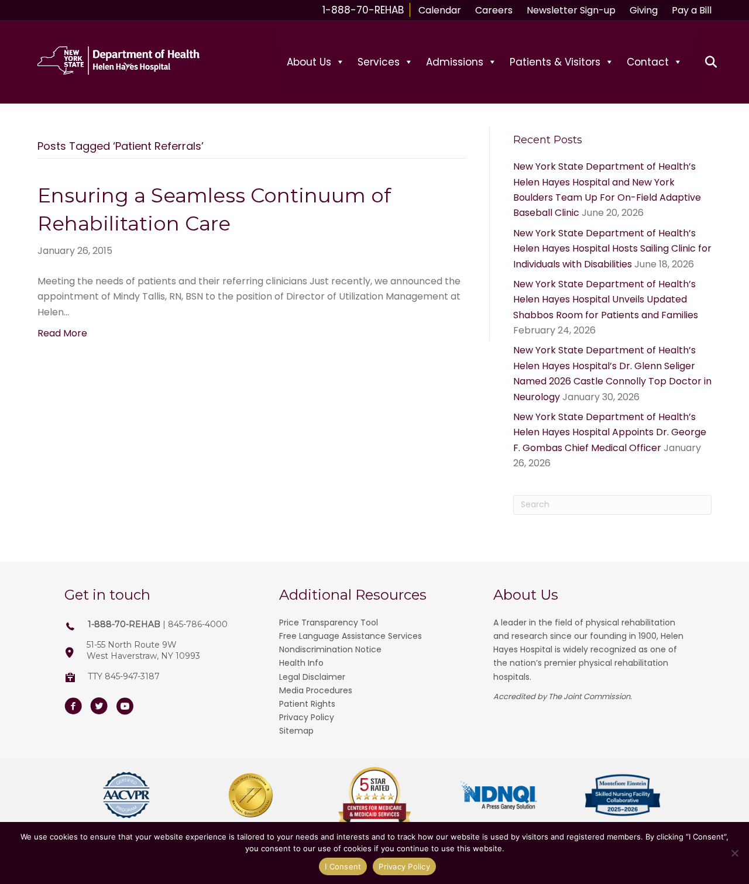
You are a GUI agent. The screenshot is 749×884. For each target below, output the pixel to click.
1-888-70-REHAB (363, 10)
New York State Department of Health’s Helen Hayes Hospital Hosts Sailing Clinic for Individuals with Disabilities (612, 248)
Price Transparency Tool (328, 622)
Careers (494, 10)
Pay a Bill (692, 10)
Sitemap (296, 731)
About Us (309, 62)
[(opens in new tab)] (126, 795)
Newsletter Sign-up (571, 10)
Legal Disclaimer (312, 677)
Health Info (301, 663)
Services (379, 62)
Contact (648, 62)
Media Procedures (315, 690)
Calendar (439, 10)
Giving (644, 10)
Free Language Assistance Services (350, 636)
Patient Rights (307, 704)
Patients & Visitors (555, 62)
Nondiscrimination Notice (330, 649)
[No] (734, 853)
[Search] (704, 62)
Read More (62, 333)
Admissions (454, 62)
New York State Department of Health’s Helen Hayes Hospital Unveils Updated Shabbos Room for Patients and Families (605, 299)
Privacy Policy (306, 717)
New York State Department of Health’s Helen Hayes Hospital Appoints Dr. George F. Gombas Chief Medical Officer (609, 432)
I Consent (343, 866)
